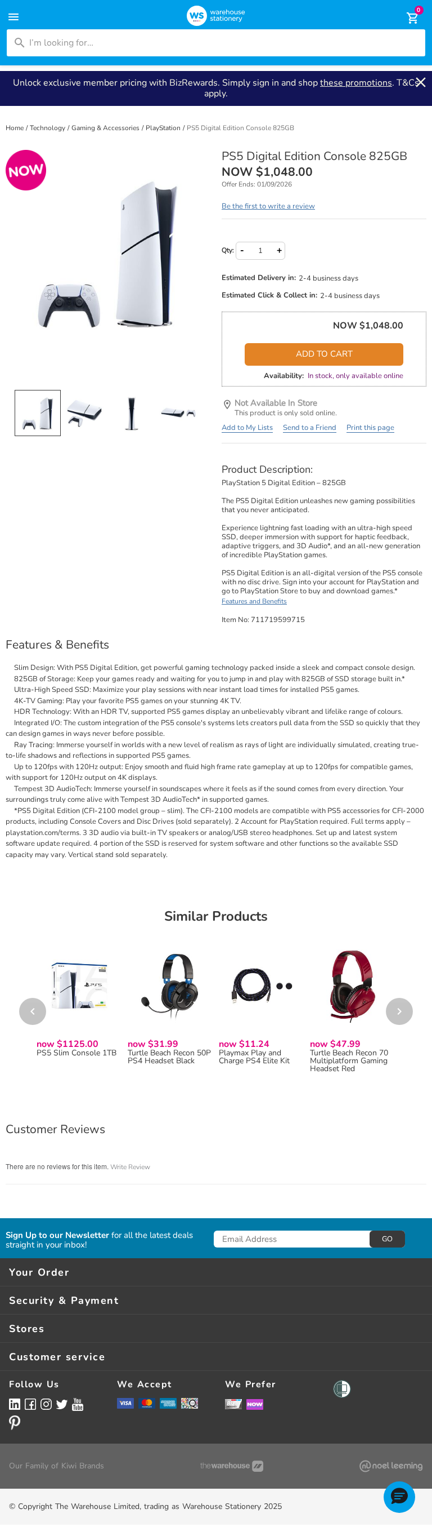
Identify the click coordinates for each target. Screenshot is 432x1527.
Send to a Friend (309, 428)
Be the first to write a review (268, 206)
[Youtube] (77, 1404)
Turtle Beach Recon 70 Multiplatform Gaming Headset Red (349, 1061)
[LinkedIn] (14, 1404)
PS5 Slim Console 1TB (76, 1053)
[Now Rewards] (254, 1404)
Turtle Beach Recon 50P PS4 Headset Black (169, 1057)
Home (15, 127)
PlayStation (164, 127)
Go (387, 1239)
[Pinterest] (14, 1422)
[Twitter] (62, 1403)
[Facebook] (30, 1404)
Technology (48, 127)
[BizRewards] (233, 1403)
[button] (399, 1497)
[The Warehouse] (232, 1466)
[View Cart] (405, 18)
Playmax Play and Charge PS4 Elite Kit (254, 1057)
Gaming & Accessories (106, 127)
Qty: (228, 250)
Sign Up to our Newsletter (57, 1235)
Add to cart (324, 353)
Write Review (130, 1166)
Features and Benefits (254, 601)
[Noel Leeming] (391, 1466)
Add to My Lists (247, 428)
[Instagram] (46, 1404)
